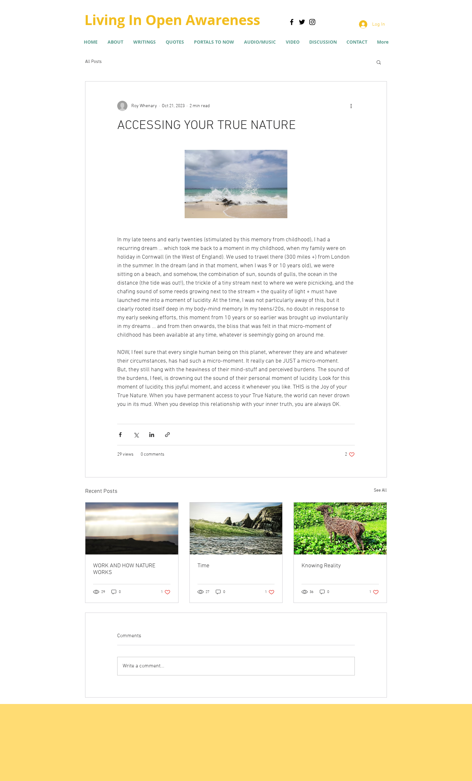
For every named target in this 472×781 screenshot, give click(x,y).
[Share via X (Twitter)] (136, 435)
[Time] (236, 528)
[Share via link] (167, 435)
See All (380, 490)
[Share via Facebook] (120, 435)
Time (203, 565)
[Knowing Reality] (340, 528)
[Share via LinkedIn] (152, 435)
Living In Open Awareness (172, 19)
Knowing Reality (321, 565)
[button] (144, 42)
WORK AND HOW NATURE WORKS (124, 569)
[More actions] (351, 106)
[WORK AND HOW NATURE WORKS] (131, 528)
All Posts (93, 61)
